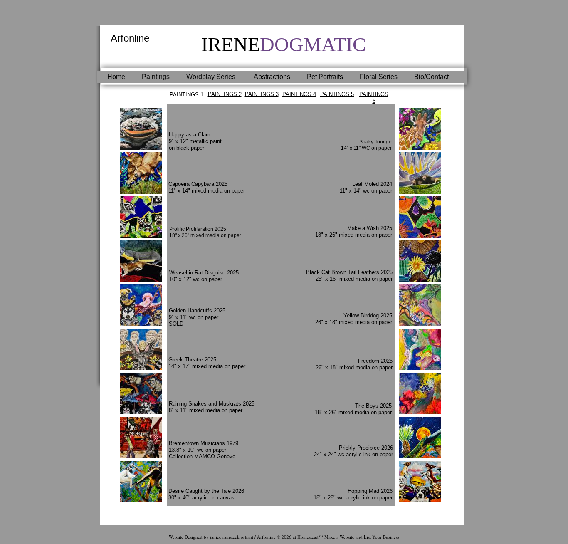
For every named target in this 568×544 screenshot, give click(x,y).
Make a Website (339, 537)
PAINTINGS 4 (299, 94)
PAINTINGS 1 (186, 94)
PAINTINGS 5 (337, 94)
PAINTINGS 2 (225, 94)
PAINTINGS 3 (262, 94)
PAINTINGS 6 (373, 97)
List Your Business (381, 537)
